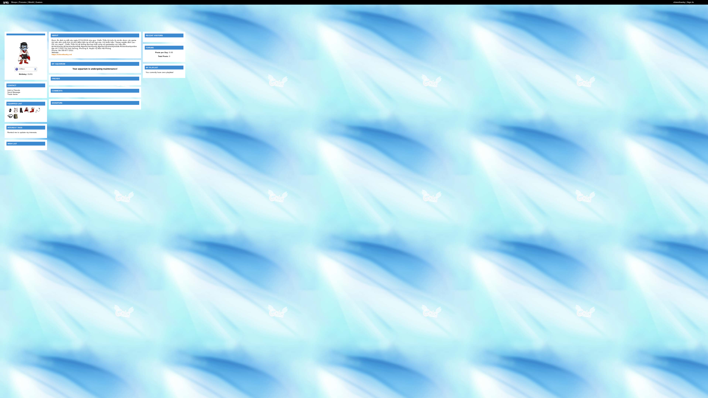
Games (39, 2)
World (31, 2)
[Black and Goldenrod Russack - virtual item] (15, 118)
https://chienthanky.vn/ (62, 54)
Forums (23, 2)
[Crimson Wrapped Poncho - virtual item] (27, 112)
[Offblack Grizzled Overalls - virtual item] (21, 112)
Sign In (690, 2)
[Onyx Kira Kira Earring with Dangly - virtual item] (38, 112)
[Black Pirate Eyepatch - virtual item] (10, 118)
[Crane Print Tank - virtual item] (15, 112)
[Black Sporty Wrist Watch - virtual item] (10, 112)
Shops (14, 2)
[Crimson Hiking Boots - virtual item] (32, 112)
